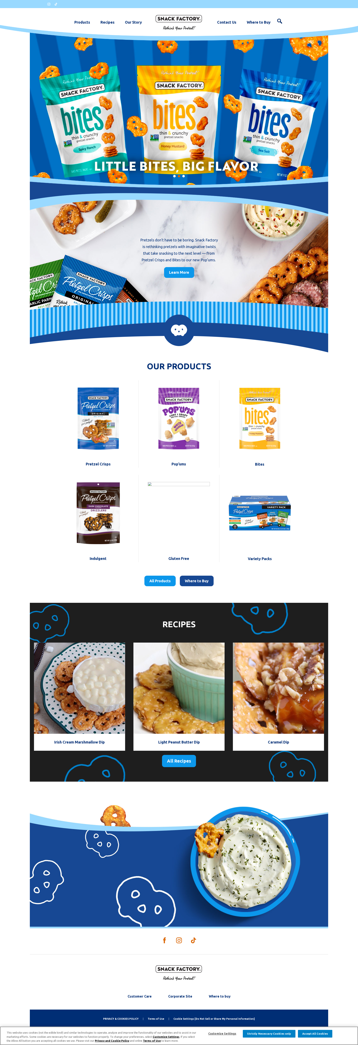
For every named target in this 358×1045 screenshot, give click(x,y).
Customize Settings (166, 1036)
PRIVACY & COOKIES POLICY (121, 1018)
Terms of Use (156, 1018)
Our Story (133, 22)
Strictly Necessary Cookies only (269, 1033)
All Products (160, 581)
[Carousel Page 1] (174, 176)
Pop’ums (179, 464)
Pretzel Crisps (98, 464)
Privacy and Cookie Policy (112, 1040)
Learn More (179, 272)
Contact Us (226, 22)
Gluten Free (178, 558)
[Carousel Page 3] (183, 176)
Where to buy (220, 996)
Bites (259, 464)
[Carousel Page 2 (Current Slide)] (179, 176)
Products (82, 22)
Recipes (107, 22)
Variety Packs (260, 559)
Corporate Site (180, 996)
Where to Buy (259, 22)
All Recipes (179, 760)
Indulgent (98, 558)
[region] (179, 1036)
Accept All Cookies (315, 1033)
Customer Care (140, 996)
